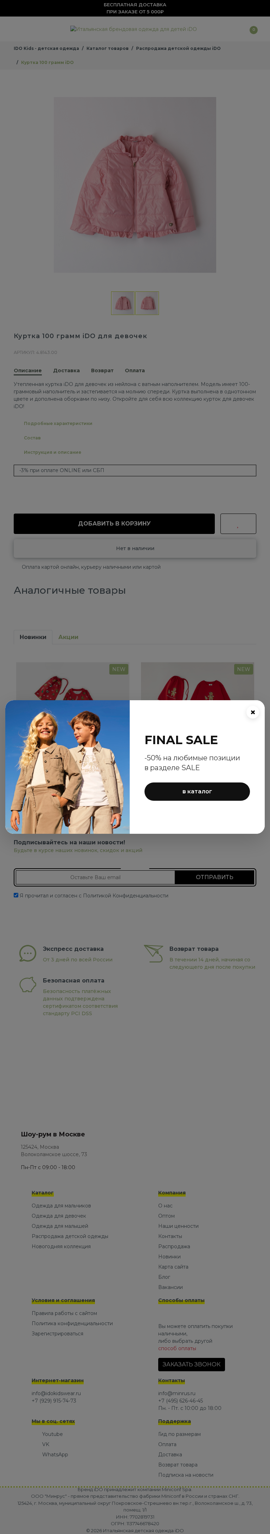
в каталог (197, 791)
